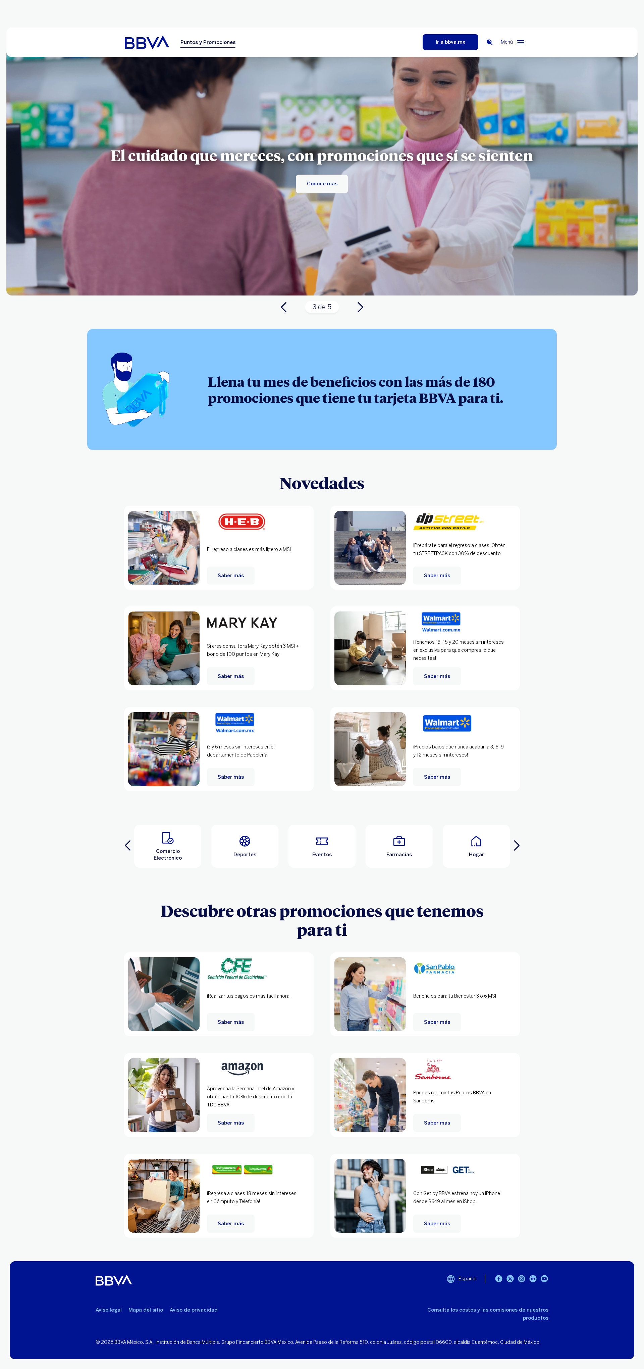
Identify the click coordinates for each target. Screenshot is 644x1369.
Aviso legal (109, 1310)
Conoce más (322, 184)
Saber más (231, 576)
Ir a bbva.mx (450, 42)
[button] (167, 846)
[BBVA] (152, 42)
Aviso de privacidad (194, 1310)
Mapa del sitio (145, 1310)
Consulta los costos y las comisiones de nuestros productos (487, 1314)
